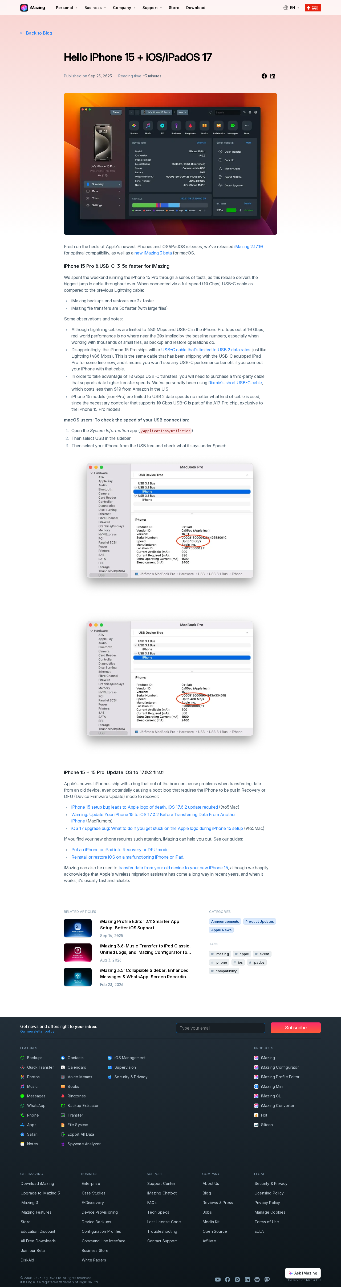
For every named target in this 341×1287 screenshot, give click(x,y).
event (264, 954)
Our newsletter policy (37, 1031)
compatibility (226, 971)
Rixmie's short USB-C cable (235, 382)
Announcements (225, 921)
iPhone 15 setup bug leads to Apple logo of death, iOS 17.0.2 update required (144, 807)
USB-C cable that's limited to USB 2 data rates (205, 349)
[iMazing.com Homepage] (32, 7)
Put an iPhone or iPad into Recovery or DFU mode (120, 849)
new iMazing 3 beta (153, 253)
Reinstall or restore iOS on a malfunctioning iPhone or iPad (127, 857)
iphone (221, 962)
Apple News (221, 930)
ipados (259, 962)
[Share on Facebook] (264, 76)
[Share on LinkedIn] (273, 76)
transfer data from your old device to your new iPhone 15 (173, 867)
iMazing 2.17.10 (248, 246)
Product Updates (259, 921)
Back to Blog (39, 33)
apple (244, 954)
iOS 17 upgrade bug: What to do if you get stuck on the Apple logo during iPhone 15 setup (157, 828)
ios (240, 962)
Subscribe (296, 1027)
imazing (222, 954)
